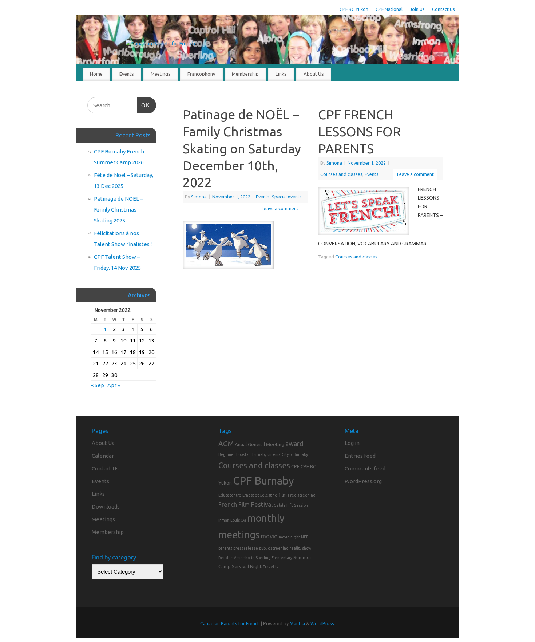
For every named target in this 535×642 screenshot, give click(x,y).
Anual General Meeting (259, 444)
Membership (245, 74)
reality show (300, 548)
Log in (352, 443)
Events (126, 74)
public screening (274, 548)
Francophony (201, 74)
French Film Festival (245, 504)
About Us (314, 74)
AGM (226, 444)
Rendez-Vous (230, 557)
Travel (268, 567)
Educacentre (229, 495)
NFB (304, 537)
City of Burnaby (295, 454)
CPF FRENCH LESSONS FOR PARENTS (359, 131)
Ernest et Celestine (259, 495)
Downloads (106, 506)
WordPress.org (363, 481)
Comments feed (365, 468)
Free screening (302, 495)
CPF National (389, 9)
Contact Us (443, 9)
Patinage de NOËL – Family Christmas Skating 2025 (118, 210)
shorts (248, 557)
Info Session (297, 505)
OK (143, 105)
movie (269, 536)
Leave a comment (280, 208)
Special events (287, 196)
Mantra (297, 623)
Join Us (417, 9)
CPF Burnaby (263, 481)
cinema (274, 454)
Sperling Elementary (273, 557)
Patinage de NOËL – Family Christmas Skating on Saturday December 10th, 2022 (242, 148)
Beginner (226, 454)
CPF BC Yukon (354, 9)
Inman (223, 520)
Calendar (103, 456)
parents (225, 548)
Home (96, 74)
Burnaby (259, 454)
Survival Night (247, 566)
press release (245, 548)
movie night (289, 537)
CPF (295, 466)
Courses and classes (341, 174)
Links (281, 74)
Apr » (113, 385)
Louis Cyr (238, 520)
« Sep (97, 385)
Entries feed (360, 456)
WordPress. (322, 623)
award (294, 443)
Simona (199, 196)
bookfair (243, 454)
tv (276, 567)
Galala (279, 505)
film (282, 495)
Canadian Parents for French (230, 623)
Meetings (161, 74)
